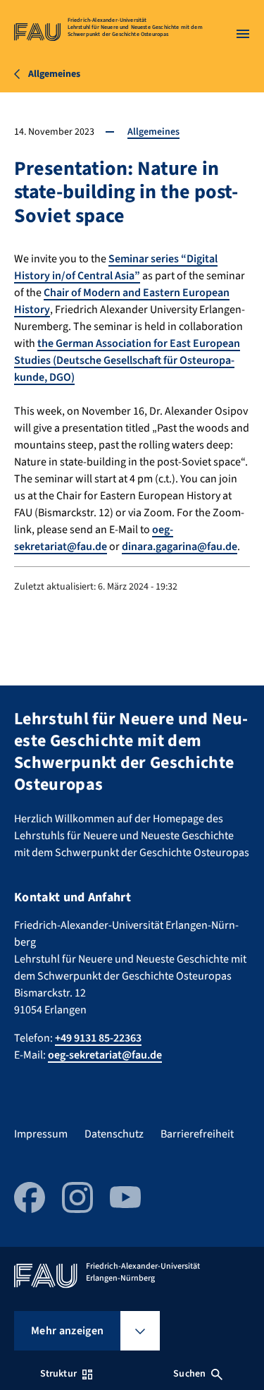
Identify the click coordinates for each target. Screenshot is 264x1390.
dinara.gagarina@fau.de (179, 546)
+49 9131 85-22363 (98, 1038)
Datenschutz (114, 1134)
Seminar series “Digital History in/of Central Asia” (116, 267)
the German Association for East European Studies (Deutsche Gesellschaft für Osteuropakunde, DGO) (127, 360)
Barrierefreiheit (197, 1134)
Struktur (58, 1374)
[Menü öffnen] (242, 33)
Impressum (41, 1134)
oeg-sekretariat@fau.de (93, 538)
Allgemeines (153, 132)
